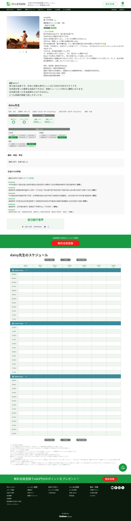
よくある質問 (73, 490)
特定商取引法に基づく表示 (14, 501)
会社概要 (9, 495)
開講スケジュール (32, 495)
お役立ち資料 (10, 493)
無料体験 (110, 478)
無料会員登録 (65, 243)
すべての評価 (28, 178)
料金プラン (31, 493)
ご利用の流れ (52, 493)
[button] (19, 52)
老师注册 (71, 495)
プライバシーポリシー (13, 504)
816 (55, 20)
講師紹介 (30, 490)
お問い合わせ (73, 493)
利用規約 (9, 498)
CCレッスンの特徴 (53, 490)
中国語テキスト (94, 490)
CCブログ (92, 495)
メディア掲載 (10, 490)
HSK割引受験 (93, 493)
